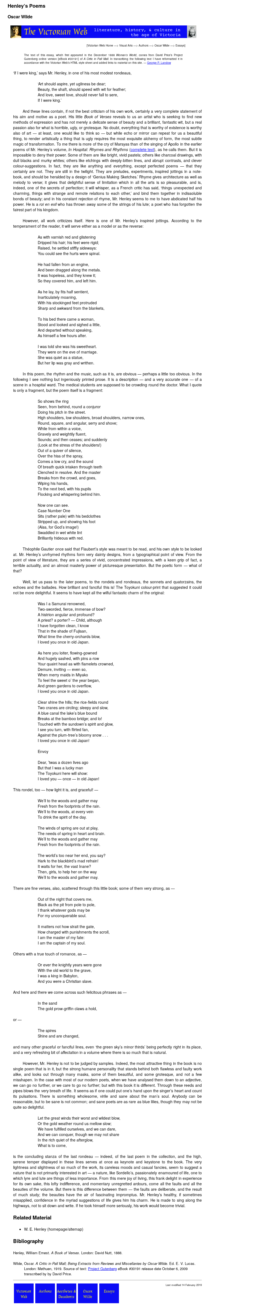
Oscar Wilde (162, 45)
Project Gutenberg (102, 1268)
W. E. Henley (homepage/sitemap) (53, 1229)
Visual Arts (126, 45)
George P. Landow (159, 63)
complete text (142, 149)
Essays (180, 45)
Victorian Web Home (100, 45)
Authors (143, 45)
